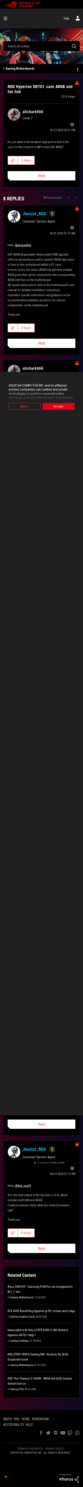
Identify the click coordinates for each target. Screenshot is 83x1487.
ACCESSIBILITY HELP (18, 1425)
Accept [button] (59, 406)
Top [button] (6, 1477)
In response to (50, 1162)
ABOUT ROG (11, 1419)
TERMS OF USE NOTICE (30, 1448)
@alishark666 (23, 245)
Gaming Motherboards (20, 68)
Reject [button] (24, 406)
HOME (25, 1419)
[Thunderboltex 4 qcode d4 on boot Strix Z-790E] (69, 198)
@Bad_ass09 (23, 1185)
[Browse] (7, 18)
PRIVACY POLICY (54, 1448)
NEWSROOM (40, 1419)
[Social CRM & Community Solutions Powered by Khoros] (69, 1478)
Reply (41, 176)
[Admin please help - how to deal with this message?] (76, 198)
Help (66, 18)
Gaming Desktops (19, 1340)
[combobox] (41, 46)
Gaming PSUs (17, 1389)
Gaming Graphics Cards (22, 1316)
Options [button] (77, 68)
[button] (13, 160)
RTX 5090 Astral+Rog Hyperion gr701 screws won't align (41, 1311)
